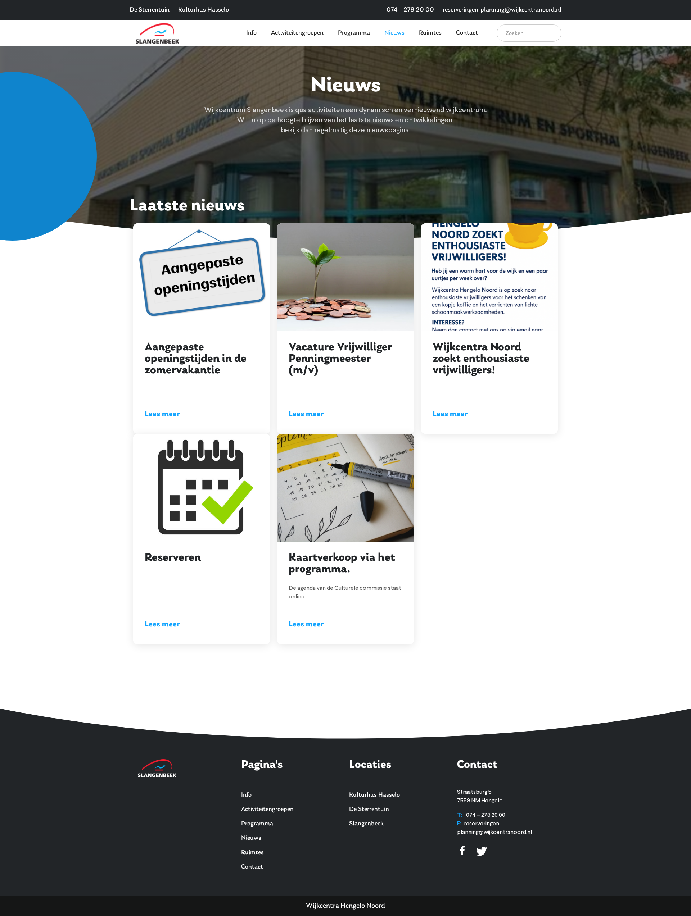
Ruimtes (430, 33)
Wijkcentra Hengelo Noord (345, 906)
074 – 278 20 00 (410, 10)
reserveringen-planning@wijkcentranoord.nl (502, 10)
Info (251, 33)
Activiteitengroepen (297, 33)
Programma (354, 33)
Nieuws (394, 33)
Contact (467, 33)
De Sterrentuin (150, 10)
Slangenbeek (366, 824)
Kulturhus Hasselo (203, 10)
